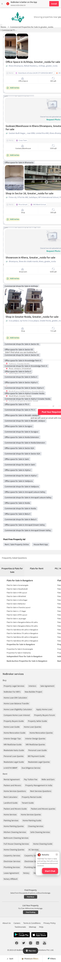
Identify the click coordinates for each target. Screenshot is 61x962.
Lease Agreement (11, 873)
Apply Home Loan (44, 709)
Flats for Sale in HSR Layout (17, 592)
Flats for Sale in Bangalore (20, 580)
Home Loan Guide (12, 726)
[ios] (39, 934)
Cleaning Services (35, 826)
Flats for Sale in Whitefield (16, 596)
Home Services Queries (31, 814)
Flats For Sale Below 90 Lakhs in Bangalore (22, 641)
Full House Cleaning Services (16, 843)
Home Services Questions (15, 791)
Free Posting (30, 912)
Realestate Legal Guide (14, 762)
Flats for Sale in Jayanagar (16, 618)
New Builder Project (33, 691)
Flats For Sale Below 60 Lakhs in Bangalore (22, 629)
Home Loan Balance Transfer (16, 703)
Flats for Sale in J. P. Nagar (16, 611)
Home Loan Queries (32, 726)
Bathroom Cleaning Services (16, 838)
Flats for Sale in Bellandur (16, 604)
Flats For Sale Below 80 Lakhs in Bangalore (22, 637)
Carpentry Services (12, 855)
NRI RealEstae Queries (35, 744)
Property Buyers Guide (14, 721)
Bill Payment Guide (36, 756)
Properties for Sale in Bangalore (21, 644)
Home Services (10, 814)
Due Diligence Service (31, 768)
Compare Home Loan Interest (17, 715)
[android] (22, 934)
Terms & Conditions (32, 923)
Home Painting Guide (32, 820)
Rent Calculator (10, 797)
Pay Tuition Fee (30, 779)
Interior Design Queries (35, 738)
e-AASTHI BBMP (10, 768)
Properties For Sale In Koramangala (20, 649)
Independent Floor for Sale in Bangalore (24, 656)
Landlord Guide (10, 802)
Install (54, 3)
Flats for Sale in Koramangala (17, 585)
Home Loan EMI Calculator (15, 697)
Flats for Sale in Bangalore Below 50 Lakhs (22, 626)
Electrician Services (12, 861)
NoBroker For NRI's (12, 691)
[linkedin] (37, 943)
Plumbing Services (12, 867)
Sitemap (32, 927)
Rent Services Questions (40, 791)
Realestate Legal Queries (39, 762)
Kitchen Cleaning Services (15, 832)
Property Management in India (38, 785)
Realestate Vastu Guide (14, 750)
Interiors (32, 686)
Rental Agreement (12, 779)
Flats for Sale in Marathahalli (17, 589)
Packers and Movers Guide (15, 808)
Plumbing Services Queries (35, 867)
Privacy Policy (50, 923)
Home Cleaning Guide (42, 843)
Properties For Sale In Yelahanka (19, 653)
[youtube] (44, 943)
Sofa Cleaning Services (40, 832)
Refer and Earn (48, 779)
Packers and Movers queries (43, 808)
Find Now (30, 897)
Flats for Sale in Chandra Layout (18, 607)
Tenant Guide (28, 802)
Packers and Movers (12, 785)
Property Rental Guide (31, 797)
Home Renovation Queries (41, 732)
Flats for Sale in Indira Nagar (17, 600)
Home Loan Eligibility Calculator (18, 709)
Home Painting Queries (14, 826)
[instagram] (30, 943)
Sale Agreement (47, 686)
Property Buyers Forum (44, 715)
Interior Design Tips (12, 738)
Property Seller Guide (37, 721)
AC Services (33, 849)
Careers (17, 923)
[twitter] (23, 943)
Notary (26, 873)
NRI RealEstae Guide (12, 744)
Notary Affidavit (10, 879)
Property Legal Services (14, 686)
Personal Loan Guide (37, 750)
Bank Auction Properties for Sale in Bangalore (27, 661)
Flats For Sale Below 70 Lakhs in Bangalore (22, 633)
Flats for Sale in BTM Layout (17, 615)
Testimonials (20, 927)
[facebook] (16, 943)
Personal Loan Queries (14, 756)
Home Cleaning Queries (14, 849)
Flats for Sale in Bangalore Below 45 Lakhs (22, 622)
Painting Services (11, 820)
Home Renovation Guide (14, 732)
